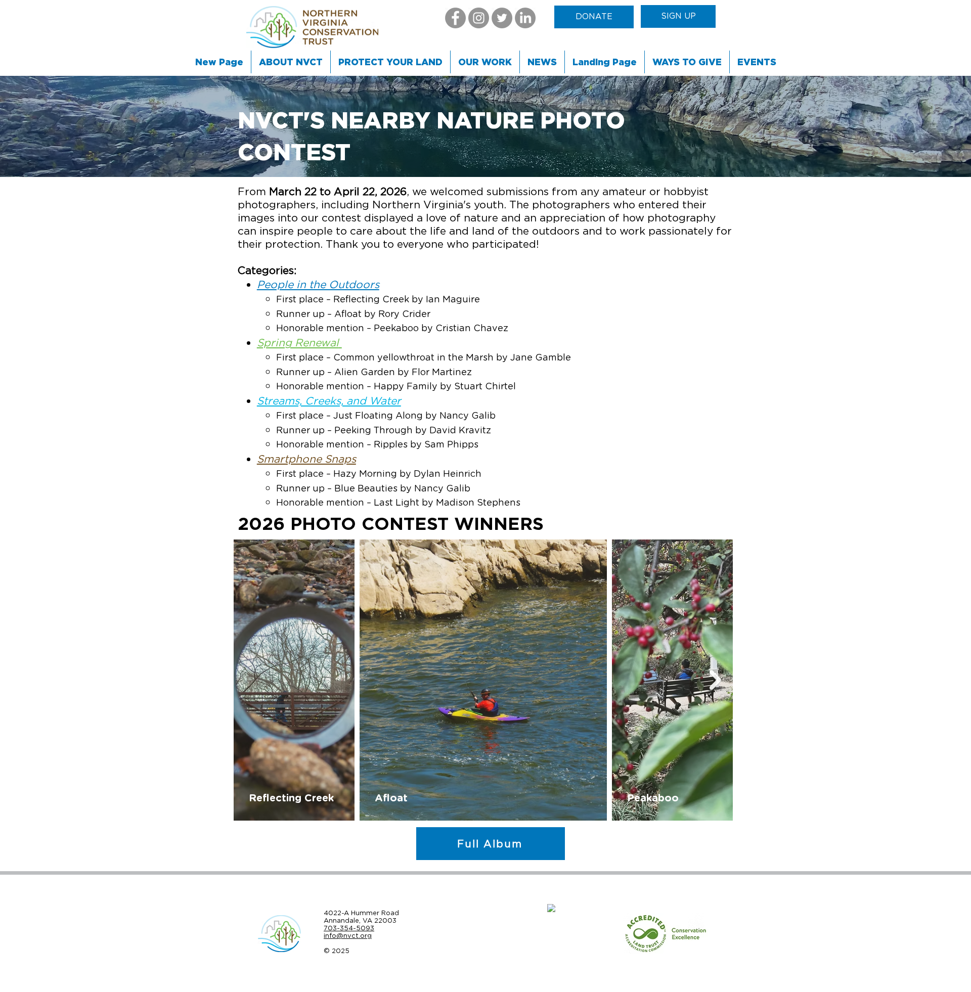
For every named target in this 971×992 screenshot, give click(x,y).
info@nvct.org (348, 935)
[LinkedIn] (525, 18)
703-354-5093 (349, 928)
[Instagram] (478, 18)
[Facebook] (455, 18)
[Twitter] (502, 18)
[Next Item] (715, 680)
